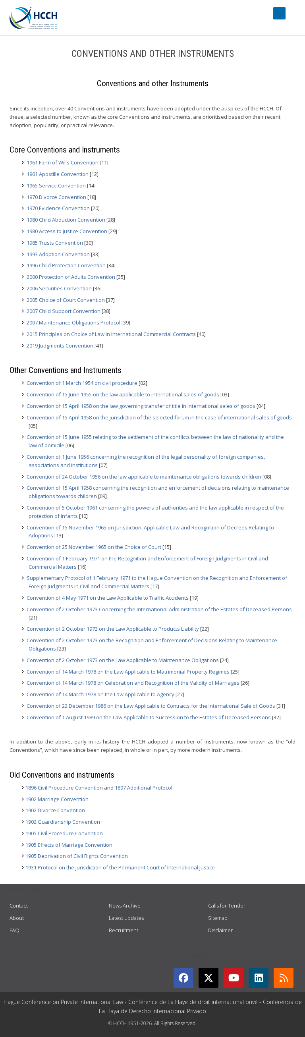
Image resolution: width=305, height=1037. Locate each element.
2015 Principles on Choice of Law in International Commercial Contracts (111, 334)
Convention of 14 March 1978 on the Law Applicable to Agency (100, 694)
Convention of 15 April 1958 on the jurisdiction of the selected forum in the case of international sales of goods (159, 417)
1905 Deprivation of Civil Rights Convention (76, 855)
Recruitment (123, 930)
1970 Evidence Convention (58, 208)
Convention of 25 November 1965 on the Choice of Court (94, 546)
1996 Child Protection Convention (66, 265)
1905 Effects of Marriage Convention (68, 844)
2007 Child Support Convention (63, 311)
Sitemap (218, 917)
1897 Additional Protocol (143, 787)
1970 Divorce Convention (56, 197)
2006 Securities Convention (59, 288)
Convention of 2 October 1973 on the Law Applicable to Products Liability (113, 628)
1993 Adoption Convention (58, 254)
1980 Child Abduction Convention (66, 219)
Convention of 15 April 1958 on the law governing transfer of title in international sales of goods (141, 405)
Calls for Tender (226, 905)
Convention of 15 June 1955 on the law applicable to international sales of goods (123, 394)
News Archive (125, 905)
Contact (19, 905)
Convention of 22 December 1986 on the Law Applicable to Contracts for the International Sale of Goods (151, 705)
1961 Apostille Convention (58, 174)
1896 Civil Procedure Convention (64, 787)
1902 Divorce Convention (55, 810)
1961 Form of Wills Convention (62, 162)
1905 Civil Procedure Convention (64, 833)
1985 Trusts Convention (55, 242)
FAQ (14, 930)
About (17, 917)
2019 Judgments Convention (60, 345)
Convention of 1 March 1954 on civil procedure (82, 382)
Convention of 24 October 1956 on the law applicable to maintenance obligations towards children (144, 476)
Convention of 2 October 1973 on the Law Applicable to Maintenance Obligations (123, 660)
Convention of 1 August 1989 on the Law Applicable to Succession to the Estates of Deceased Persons (149, 717)
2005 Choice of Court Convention (66, 299)
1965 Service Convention (56, 185)
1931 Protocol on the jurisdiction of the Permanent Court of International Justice (120, 867)
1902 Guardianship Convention (62, 821)
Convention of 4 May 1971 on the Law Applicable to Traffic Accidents (108, 597)
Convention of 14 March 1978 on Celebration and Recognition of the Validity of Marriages (133, 682)
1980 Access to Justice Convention (67, 231)
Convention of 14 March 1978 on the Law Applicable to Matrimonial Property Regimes (128, 671)
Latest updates (126, 917)
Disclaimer (220, 930)
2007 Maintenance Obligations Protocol (73, 322)
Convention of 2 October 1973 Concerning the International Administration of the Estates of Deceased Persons (159, 609)
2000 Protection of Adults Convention (71, 276)
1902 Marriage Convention (57, 799)
